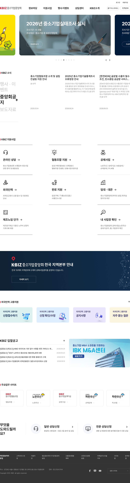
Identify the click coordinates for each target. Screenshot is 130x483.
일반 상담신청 (51, 426)
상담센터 (79, 8)
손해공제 (89, 403)
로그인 (118, 2)
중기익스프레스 (113, 8)
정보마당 (33, 8)
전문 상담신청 (104, 426)
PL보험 (114, 403)
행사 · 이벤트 (8, 86)
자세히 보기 (23, 279)
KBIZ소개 (95, 8)
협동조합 (9, 402)
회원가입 (125, 2)
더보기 (129, 302)
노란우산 (35, 403)
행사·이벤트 (63, 8)
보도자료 (9, 109)
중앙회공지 (8, 99)
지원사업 (47, 8)
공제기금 (62, 402)
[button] (56, 59)
